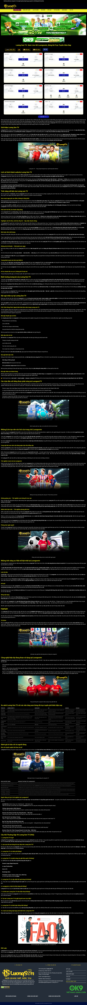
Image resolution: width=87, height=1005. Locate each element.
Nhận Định (64, 10)
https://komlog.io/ (47, 978)
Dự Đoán (43, 10)
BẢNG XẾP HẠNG (26, 10)
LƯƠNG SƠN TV (17, 10)
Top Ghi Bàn (56, 10)
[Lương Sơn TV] (10, 6)
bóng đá (13, 193)
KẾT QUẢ (49, 10)
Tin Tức (71, 10)
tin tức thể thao (76, 622)
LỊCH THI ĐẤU (36, 10)
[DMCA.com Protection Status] (18, 987)
